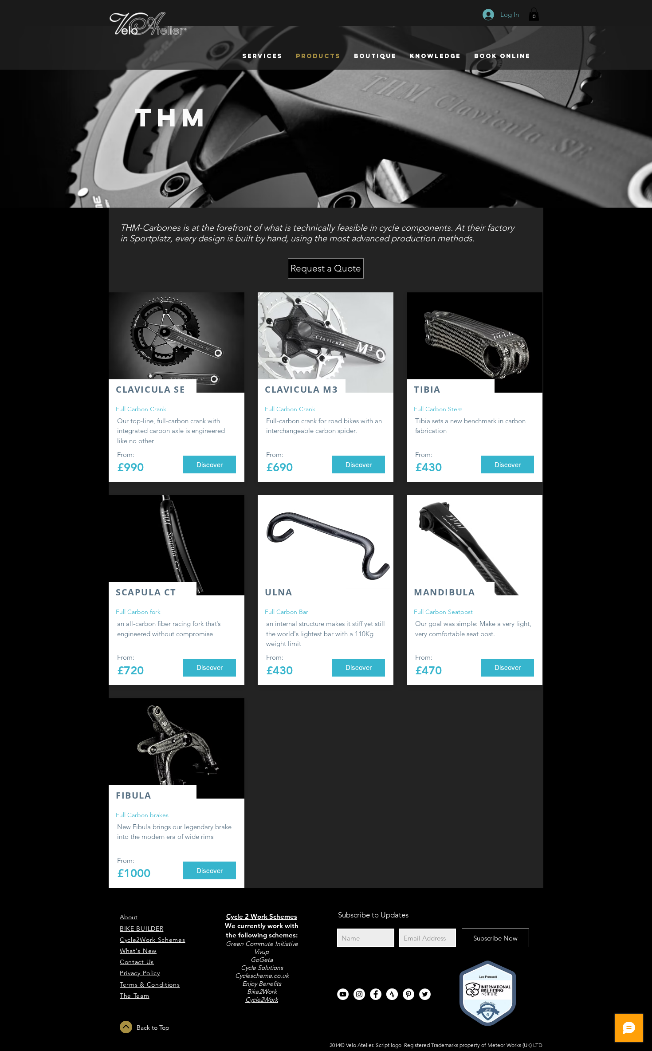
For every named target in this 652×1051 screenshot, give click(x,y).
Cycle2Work (261, 1000)
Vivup (261, 952)
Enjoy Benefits (261, 984)
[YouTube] (343, 994)
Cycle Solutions (262, 968)
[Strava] (392, 994)
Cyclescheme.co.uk (262, 976)
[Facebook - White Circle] (375, 994)
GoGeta (262, 960)
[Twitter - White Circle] (425, 994)
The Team (134, 996)
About (128, 917)
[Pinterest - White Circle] (408, 994)
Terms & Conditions (150, 984)
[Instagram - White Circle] (359, 994)
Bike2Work (262, 992)
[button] (533, 14)
